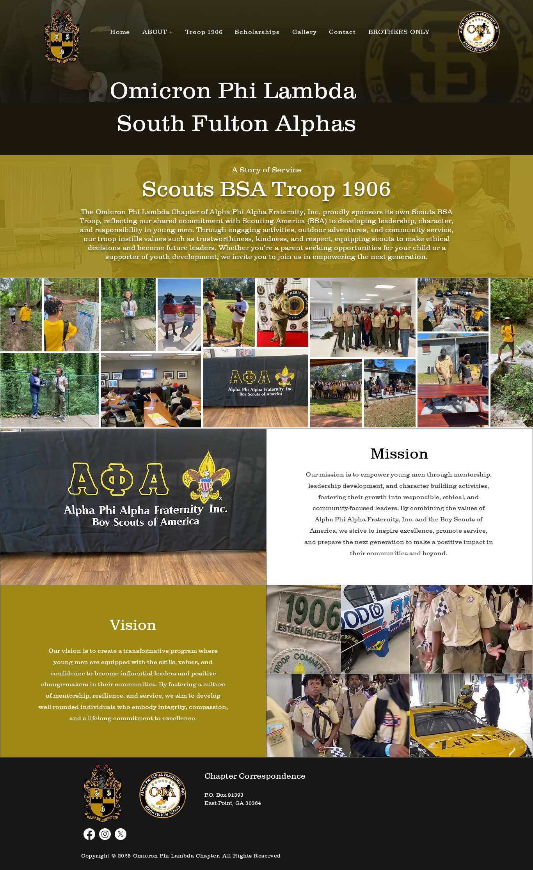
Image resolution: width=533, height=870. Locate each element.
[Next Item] (519, 352)
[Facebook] (89, 834)
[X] (120, 834)
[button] (157, 31)
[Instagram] (105, 834)
